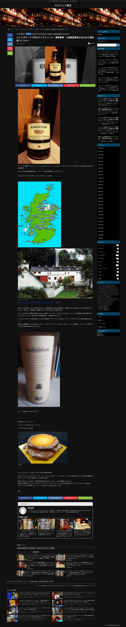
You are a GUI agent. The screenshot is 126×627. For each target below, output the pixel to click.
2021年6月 (100, 168)
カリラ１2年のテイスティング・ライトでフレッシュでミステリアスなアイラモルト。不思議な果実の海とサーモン (108, 122)
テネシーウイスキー (108, 268)
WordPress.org (101, 326)
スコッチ (28, 33)
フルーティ (102, 301)
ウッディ (109, 304)
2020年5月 (100, 198)
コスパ (116, 299)
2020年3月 (100, 204)
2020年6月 (100, 194)
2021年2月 (100, 171)
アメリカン (108, 248)
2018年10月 (101, 234)
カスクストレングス (113, 288)
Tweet (10, 40)
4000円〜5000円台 (58, 34)
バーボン (108, 271)
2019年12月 (101, 214)
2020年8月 (100, 188)
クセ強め (101, 291)
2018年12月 (101, 228)
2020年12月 (101, 178)
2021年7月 (100, 164)
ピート (107, 293)
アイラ (116, 291)
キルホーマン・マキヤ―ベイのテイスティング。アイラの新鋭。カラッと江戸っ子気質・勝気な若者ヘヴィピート (108, 103)
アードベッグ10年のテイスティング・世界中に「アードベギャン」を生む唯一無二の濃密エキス (108, 100)
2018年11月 (101, 231)
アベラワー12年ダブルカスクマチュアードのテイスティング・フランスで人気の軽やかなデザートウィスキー (64, 585)
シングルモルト (21, 33)
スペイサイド (109, 291)
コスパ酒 (110, 299)
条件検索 (100, 34)
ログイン (100, 316)
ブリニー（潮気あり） (104, 309)
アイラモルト (110, 301)
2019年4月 (100, 224)
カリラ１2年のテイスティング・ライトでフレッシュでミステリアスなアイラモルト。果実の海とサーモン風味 (108, 132)
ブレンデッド (108, 275)
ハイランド (66, 34)
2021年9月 (100, 158)
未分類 (108, 278)
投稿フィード (101, 320)
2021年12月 (101, 148)
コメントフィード (102, 323)
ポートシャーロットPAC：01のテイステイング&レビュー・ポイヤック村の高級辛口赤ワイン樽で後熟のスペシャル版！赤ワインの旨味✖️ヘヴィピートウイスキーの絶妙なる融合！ (108, 88)
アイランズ (102, 304)
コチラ (106, 41)
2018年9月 (100, 238)
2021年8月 (100, 161)
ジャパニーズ (108, 258)
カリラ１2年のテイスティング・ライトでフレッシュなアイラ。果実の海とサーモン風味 (108, 140)
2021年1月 (100, 174)
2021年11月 (101, 151)
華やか (50, 34)
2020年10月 (101, 181)
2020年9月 (100, 184)
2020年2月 (100, 208)
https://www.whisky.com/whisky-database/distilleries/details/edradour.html (37, 302)
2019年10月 (101, 221)
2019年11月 (101, 218)
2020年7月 (100, 191)
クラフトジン (108, 251)
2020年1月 (100, 211)
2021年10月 (101, 154)
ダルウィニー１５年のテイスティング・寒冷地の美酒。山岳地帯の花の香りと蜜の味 (31, 581)
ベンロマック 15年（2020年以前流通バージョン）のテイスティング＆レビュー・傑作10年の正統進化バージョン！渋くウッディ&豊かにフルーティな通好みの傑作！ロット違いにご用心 (108, 71)
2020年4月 (100, 201)
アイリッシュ (108, 245)
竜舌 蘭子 (92, 43)
